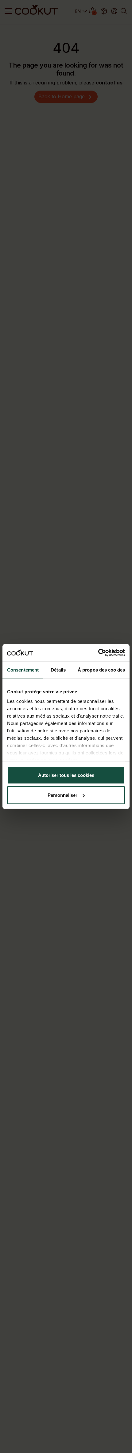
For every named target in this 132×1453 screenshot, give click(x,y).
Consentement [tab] (23, 669)
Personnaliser (62, 795)
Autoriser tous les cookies (66, 774)
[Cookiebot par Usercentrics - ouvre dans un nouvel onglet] (98, 653)
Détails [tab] (58, 669)
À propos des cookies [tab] (101, 669)
